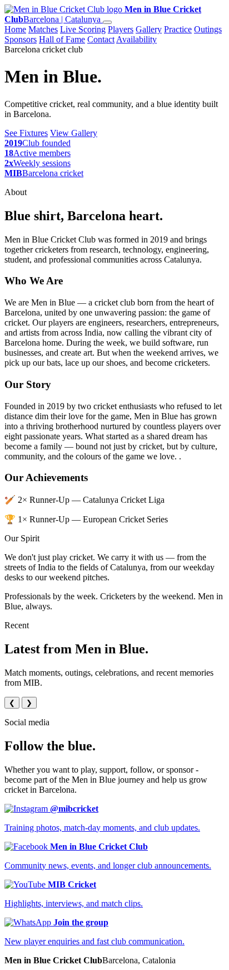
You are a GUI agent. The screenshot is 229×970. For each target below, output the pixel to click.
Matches (43, 29)
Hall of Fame (62, 39)
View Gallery (73, 133)
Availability (136, 39)
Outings (208, 29)
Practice (178, 29)
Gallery (149, 29)
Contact (100, 39)
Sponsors (20, 39)
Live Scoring (83, 29)
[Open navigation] (107, 22)
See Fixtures (26, 133)
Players (120, 29)
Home (15, 29)
